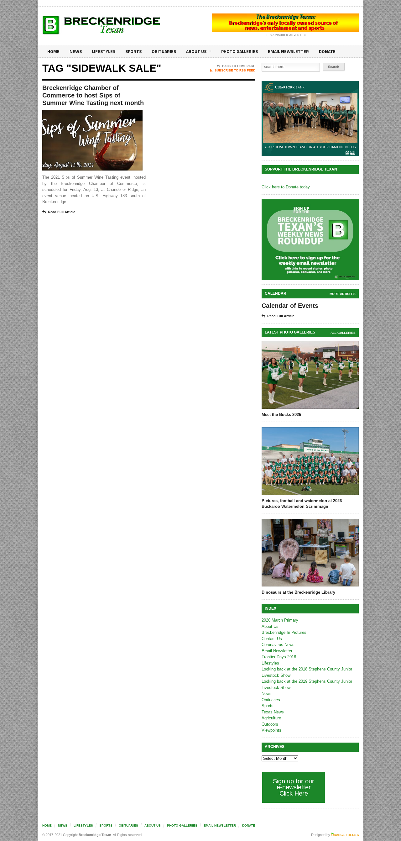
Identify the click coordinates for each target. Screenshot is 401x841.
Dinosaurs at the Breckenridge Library (298, 592)
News (76, 51)
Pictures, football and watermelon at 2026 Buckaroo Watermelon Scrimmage (302, 503)
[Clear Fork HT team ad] (310, 118)
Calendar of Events (290, 305)
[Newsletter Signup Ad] (310, 239)
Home (53, 51)
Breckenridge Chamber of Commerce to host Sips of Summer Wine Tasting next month (93, 95)
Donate (327, 51)
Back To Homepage (238, 66)
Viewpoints (271, 730)
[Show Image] (84, 115)
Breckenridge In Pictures (284, 632)
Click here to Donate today (286, 187)
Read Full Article (61, 212)
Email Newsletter (288, 51)
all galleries (343, 332)
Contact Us (272, 638)
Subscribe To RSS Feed (235, 70)
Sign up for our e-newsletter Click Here (293, 787)
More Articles (343, 294)
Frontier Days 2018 (279, 656)
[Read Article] (100, 115)
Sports (133, 51)
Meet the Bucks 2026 (281, 414)
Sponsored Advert (285, 35)
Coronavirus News (278, 644)
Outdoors (270, 724)
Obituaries (164, 51)
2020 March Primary (280, 620)
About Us (196, 51)
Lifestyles (103, 51)
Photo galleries (239, 51)
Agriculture (271, 718)
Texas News (273, 712)
